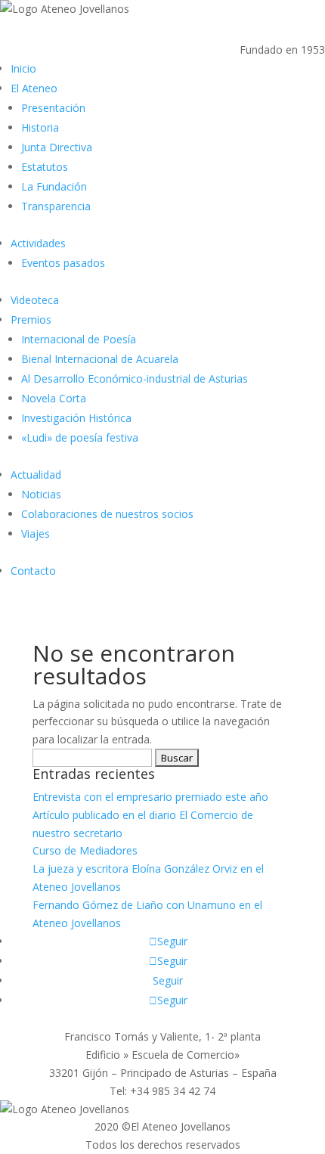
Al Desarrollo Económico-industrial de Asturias (134, 378)
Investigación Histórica (76, 418)
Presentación (53, 108)
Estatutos (44, 167)
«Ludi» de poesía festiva (79, 437)
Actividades (38, 243)
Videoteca (35, 300)
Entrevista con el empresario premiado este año (150, 796)
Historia (40, 127)
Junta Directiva (56, 147)
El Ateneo (34, 88)
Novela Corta (53, 398)
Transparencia (56, 206)
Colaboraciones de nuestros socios (107, 514)
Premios (31, 319)
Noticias (41, 494)
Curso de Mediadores (85, 850)
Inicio (23, 68)
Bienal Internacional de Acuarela (99, 359)
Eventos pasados (63, 263)
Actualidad (36, 474)
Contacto (33, 570)
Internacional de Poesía (78, 339)
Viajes (35, 533)
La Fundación (54, 186)
